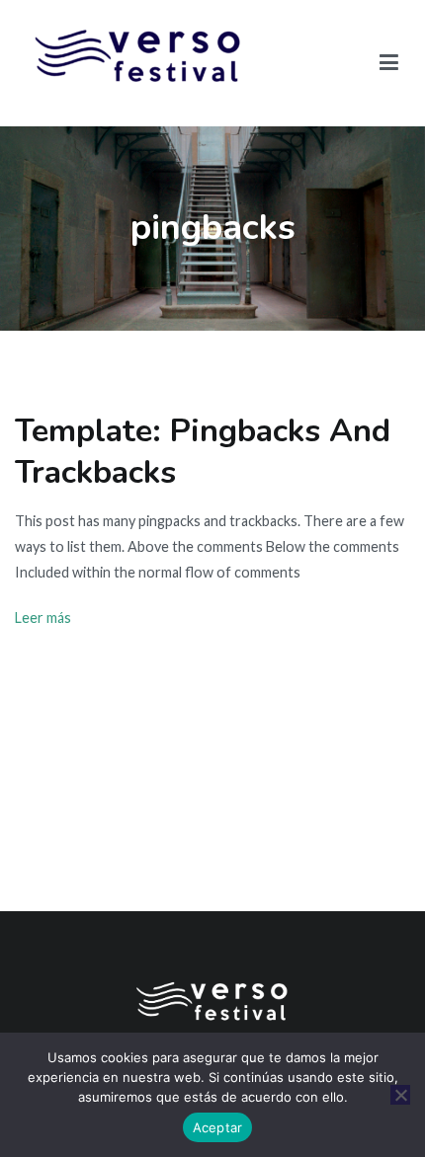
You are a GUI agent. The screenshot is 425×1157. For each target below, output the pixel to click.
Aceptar (218, 1127)
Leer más (43, 617)
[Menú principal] (389, 63)
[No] (400, 1095)
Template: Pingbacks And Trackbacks (202, 451)
